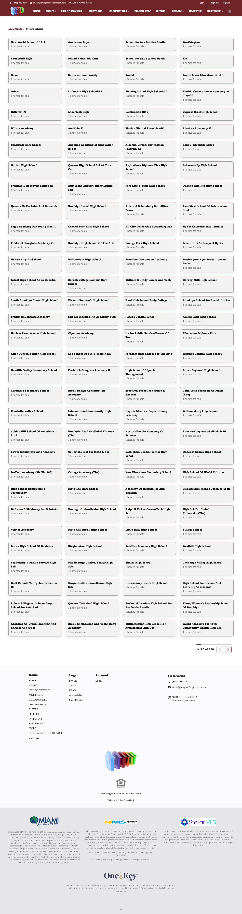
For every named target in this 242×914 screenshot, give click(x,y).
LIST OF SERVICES (71, 11)
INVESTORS (195, 11)
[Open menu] (229, 11)
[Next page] (228, 649)
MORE (32, 728)
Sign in (226, 3)
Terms (72, 686)
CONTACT (35, 738)
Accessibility (75, 695)
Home (33, 675)
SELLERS (177, 11)
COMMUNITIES (118, 11)
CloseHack (128, 801)
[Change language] (203, 3)
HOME (36, 11)
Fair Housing (76, 700)
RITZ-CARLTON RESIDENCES (46, 733)
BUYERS (160, 11)
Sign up (215, 3)
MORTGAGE (95, 11)
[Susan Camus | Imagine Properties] (121, 761)
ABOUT (50, 11)
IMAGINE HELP (142, 11)
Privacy (73, 681)
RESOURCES (214, 11)
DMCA (73, 690)
